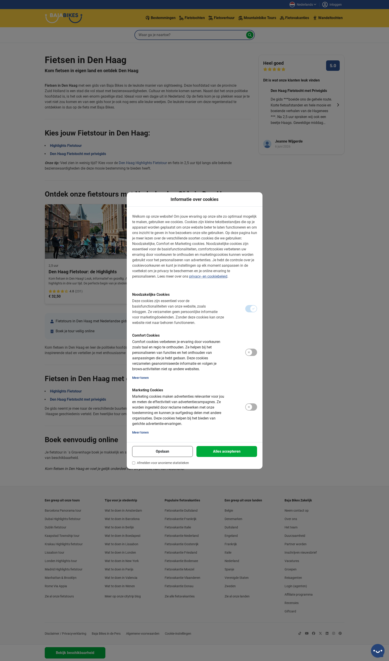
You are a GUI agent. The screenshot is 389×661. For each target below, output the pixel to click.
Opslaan (162, 451)
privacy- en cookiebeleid (208, 276)
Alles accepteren (226, 451)
